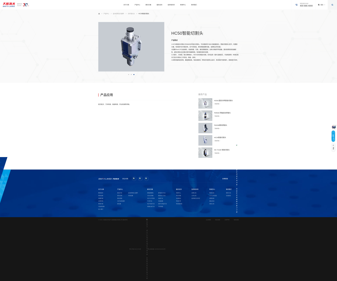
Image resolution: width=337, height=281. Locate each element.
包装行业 (160, 198)
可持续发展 (101, 206)
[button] (128, 74)
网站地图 (217, 219)
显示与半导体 (151, 198)
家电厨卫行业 (162, 193)
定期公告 (193, 193)
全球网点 (178, 198)
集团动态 (211, 193)
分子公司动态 (213, 195)
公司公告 (193, 195)
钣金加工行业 (162, 195)
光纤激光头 (131, 13)
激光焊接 (119, 198)
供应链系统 (179, 203)
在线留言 (228, 195)
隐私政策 (236, 219)
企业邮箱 (208, 219)
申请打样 (178, 201)
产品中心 (106, 13)
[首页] (9, 4)
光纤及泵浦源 (121, 201)
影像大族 (100, 203)
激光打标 (119, 193)
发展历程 (100, 198)
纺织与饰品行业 (162, 203)
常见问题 (178, 195)
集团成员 (100, 193)
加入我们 (100, 209)
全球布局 (100, 201)
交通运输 (160, 201)
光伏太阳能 (150, 195)
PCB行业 (149, 201)
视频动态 (211, 198)
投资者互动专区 (195, 198)
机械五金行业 (151, 206)
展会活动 (211, 201)
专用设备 (130, 195)
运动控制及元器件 (118, 13)
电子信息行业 (151, 203)
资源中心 (178, 193)
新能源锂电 (150, 193)
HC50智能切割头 (143, 13)
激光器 (119, 203)
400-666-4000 (306, 6)
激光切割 (119, 195)
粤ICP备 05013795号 (135, 249)
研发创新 (100, 195)
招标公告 (211, 203)
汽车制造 (160, 206)
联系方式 (228, 193)
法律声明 (226, 219)
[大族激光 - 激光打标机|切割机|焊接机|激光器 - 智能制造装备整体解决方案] (108, 179)
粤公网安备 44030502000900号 (156, 249)
